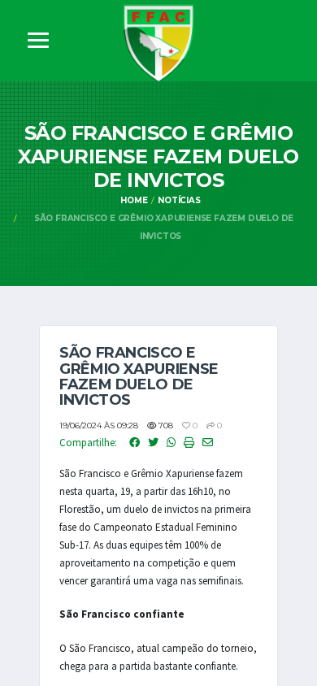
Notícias (179, 200)
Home (133, 200)
